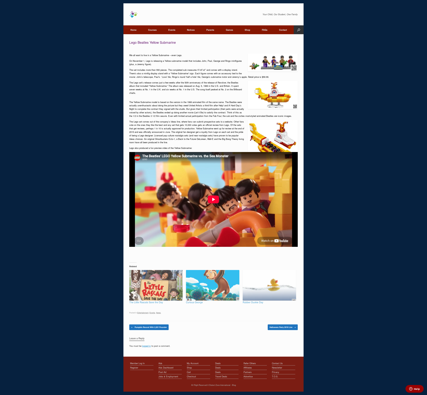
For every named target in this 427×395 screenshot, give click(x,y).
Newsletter (277, 367)
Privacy (275, 372)
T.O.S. (275, 376)
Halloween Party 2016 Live (283, 327)
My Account (192, 363)
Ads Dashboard (165, 367)
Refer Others (250, 363)
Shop (247, 29)
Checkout (191, 376)
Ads (160, 363)
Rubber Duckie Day (253, 302)
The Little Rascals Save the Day (146, 302)
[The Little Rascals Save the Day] (156, 285)
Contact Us (277, 363)
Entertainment (142, 312)
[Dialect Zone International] (133, 14)
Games (229, 29)
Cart (189, 372)
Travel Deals (221, 376)
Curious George (194, 302)
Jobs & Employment (168, 376)
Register (134, 367)
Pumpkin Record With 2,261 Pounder (149, 327)
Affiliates (248, 367)
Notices (191, 29)
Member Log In (137, 363)
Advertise (248, 376)
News (158, 312)
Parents (210, 29)
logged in (146, 345)
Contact (283, 29)
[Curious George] (212, 285)
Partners (248, 372)
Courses (152, 29)
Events (171, 29)
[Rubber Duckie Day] (269, 285)
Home (133, 29)
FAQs (264, 29)
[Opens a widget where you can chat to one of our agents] (414, 389)
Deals (218, 363)
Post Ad (162, 372)
